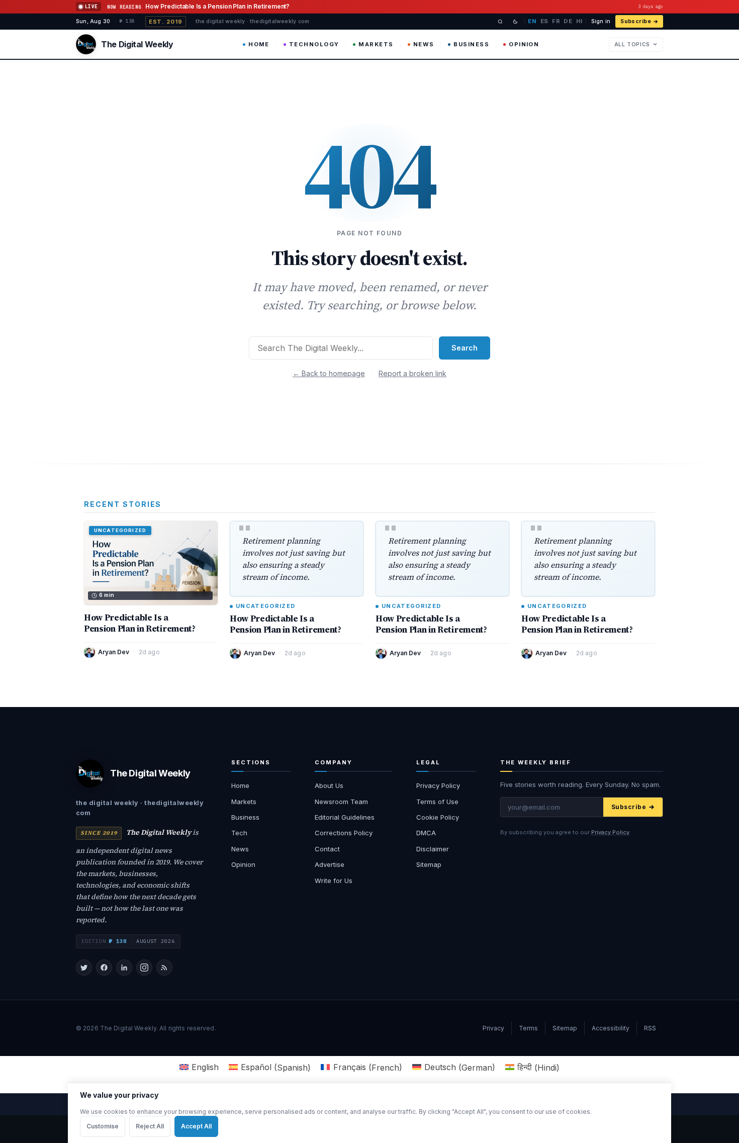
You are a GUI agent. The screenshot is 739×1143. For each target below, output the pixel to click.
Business (471, 44)
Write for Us (333, 880)
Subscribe (635, 21)
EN (532, 21)
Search (464, 347)
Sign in (600, 21)
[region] (369, 1113)
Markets (375, 44)
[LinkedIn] (124, 967)
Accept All (196, 1126)
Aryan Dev (113, 652)
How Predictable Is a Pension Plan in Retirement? (140, 623)
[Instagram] (144, 967)
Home (258, 44)
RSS (650, 1028)
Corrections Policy (344, 833)
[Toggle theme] (515, 22)
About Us (329, 785)
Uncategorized (265, 606)
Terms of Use (437, 802)
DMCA (426, 833)
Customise (102, 1126)
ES (544, 21)
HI (579, 21)
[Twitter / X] (84, 967)
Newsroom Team (341, 802)
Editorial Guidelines (345, 817)
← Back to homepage (329, 373)
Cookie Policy (437, 817)
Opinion (524, 44)
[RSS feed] (164, 967)
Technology (314, 44)
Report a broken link (412, 373)
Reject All (150, 1126)
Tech (239, 833)
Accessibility (610, 1028)
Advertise (329, 864)
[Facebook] (104, 967)
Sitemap (428, 864)
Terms (528, 1028)
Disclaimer (432, 849)
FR (556, 21)
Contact (327, 849)
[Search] (500, 22)
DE (568, 21)
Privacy (493, 1028)
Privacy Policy (438, 785)
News (423, 44)
